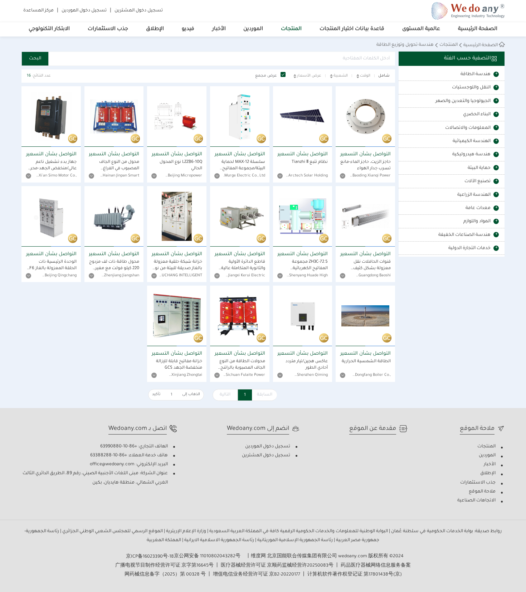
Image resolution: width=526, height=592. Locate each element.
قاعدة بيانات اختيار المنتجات (352, 29)
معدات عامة (478, 208)
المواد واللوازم (477, 221)
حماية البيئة (479, 168)
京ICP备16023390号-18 (150, 556)
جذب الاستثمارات (108, 29)
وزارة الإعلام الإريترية (185, 531)
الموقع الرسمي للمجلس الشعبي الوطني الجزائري (112, 531)
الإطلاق (155, 29)
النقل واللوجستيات (471, 87)
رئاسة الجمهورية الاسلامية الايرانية (218, 540)
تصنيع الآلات (477, 181)
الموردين (253, 29)
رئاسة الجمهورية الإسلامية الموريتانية (294, 540)
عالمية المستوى (421, 29)
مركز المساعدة (38, 10)
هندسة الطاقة (476, 74)
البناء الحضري (477, 114)
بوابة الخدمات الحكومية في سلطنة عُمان (431, 531)
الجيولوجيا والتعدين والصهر (463, 101)
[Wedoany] (468, 11)
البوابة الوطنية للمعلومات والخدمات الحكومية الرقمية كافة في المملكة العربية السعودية (298, 531)
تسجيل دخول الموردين (84, 10)
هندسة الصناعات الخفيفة (464, 235)
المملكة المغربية (164, 540)
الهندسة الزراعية (474, 195)
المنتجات (291, 29)
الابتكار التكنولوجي (49, 29)
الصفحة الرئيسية (477, 29)
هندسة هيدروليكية (471, 154)
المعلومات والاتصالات (468, 128)
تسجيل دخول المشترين (139, 10)
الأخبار (219, 29)
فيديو (188, 29)
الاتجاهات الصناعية (476, 500)
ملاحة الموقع (482, 491)
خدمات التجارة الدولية (469, 248)
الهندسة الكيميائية (472, 141)
